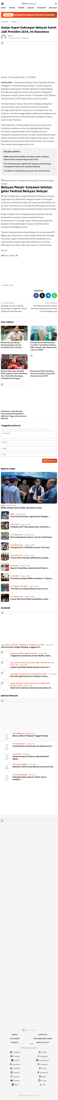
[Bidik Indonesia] (29, 3)
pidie (52, 663)
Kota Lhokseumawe (20, 764)
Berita (7, 645)
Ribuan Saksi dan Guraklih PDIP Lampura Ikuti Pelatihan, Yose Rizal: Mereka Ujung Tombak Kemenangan (14, 374)
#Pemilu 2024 (7, 285)
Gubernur (22, 645)
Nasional (31, 663)
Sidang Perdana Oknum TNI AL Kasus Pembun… (29, 778)
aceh (3, 645)
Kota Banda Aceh (16, 535)
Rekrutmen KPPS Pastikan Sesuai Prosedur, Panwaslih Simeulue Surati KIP (42, 373)
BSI (20, 674)
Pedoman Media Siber (42, 1038)
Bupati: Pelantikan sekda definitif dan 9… (29, 568)
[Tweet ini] (42, 295)
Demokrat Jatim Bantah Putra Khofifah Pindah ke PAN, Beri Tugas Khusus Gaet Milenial (13, 415)
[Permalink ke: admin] (3, 36)
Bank (16, 674)
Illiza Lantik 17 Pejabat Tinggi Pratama (30, 736)
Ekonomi (14, 645)
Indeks (15, 1034)
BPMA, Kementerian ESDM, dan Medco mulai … (22, 508)
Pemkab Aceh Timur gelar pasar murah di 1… (30, 527)
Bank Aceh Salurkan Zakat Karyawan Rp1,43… (31, 688)
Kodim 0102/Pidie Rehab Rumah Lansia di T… (30, 667)
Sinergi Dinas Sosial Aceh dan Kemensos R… (33, 746)
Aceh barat (14, 566)
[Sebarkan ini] (36, 295)
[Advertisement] (29, 268)
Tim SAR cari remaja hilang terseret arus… (30, 589)
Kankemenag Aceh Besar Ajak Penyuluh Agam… (31, 757)
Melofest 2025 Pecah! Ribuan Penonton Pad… (34, 767)
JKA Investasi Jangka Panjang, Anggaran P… (21, 647)
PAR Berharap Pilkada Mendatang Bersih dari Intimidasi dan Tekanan (11, 345)
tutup (31, 1044)
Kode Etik (42, 1034)
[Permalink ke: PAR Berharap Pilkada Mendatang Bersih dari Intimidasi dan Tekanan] (14, 333)
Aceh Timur (14, 524)
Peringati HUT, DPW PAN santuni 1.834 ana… (30, 547)
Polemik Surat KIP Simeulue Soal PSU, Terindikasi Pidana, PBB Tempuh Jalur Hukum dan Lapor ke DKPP (43, 346)
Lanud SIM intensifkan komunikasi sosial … (30, 599)
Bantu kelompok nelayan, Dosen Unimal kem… (31, 537)
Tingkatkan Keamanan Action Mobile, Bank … (31, 655)
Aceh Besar (17, 754)
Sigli (12, 665)
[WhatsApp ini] (54, 295)
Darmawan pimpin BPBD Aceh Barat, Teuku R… (31, 578)
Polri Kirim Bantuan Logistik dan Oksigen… (30, 516)
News (3, 505)
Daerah (27, 653)
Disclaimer (15, 1038)
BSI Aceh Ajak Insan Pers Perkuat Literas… (30, 676)
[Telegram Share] (48, 295)
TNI (16, 665)
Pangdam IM (44, 663)
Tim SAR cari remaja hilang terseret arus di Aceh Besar (27, 171)
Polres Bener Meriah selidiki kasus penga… (30, 558)
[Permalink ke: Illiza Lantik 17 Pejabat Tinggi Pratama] (29, 715)
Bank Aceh (14, 653)
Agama (12, 683)
